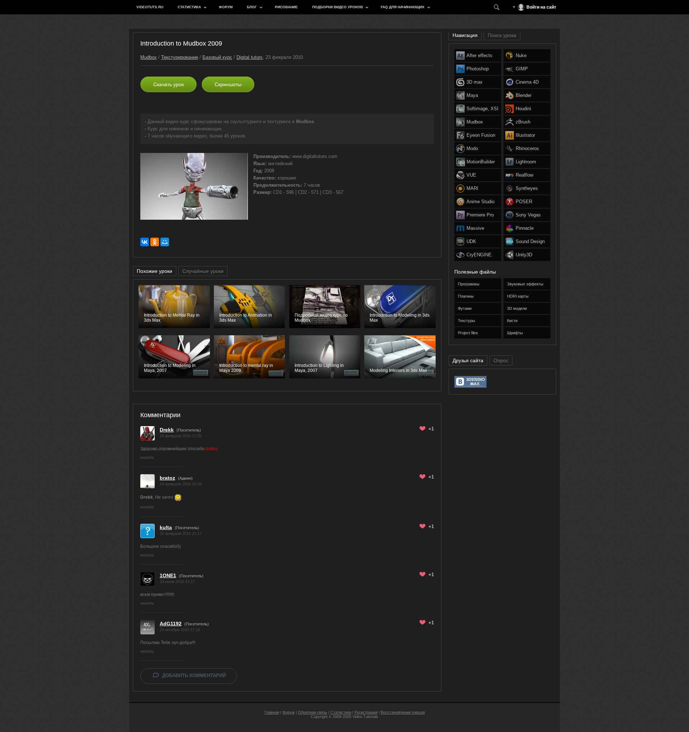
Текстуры (466, 320)
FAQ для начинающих (403, 7)
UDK (471, 241)
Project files (468, 333)
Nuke (521, 55)
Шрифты (515, 333)
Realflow (524, 175)
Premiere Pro (480, 215)
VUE (471, 175)
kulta (166, 527)
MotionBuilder (481, 161)
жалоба (147, 457)
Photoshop (478, 68)
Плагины (466, 296)
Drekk (167, 430)
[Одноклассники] (154, 242)
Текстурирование (179, 57)
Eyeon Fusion (481, 135)
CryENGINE (479, 254)
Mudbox (148, 57)
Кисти (512, 320)
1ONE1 (168, 575)
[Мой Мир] (164, 242)
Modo (472, 148)
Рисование (286, 7)
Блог (252, 7)
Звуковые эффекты (525, 284)
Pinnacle (525, 228)
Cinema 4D (527, 82)
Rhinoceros (527, 148)
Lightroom (526, 161)
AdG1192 (171, 623)
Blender (523, 95)
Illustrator (525, 135)
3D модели (517, 308)
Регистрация (366, 712)
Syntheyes (527, 188)
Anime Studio (481, 201)
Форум (226, 7)
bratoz (167, 478)
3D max (475, 82)
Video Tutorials (365, 716)
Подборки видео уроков (337, 7)
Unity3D (524, 254)
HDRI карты (518, 296)
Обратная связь (312, 712)
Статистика (189, 7)
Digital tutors (249, 57)
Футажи (465, 308)
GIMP (522, 68)
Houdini (523, 108)
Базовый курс (217, 57)
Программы (468, 284)
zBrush (523, 122)
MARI (472, 188)
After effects (479, 55)
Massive (475, 228)
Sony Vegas (528, 215)
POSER (524, 201)
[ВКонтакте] (144, 242)
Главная (271, 712)
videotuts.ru (149, 7)
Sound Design (530, 241)
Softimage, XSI (482, 108)
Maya (472, 95)
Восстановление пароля (403, 712)
